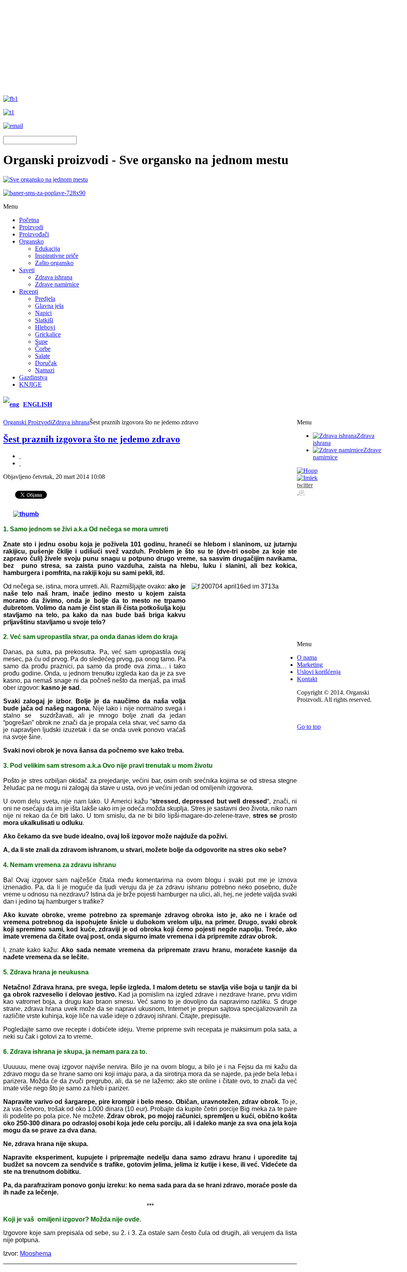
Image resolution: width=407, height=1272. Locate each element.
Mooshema (35, 1253)
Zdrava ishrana (70, 422)
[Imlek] (307, 477)
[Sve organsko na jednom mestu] (45, 179)
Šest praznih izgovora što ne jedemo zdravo (91, 439)
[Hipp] (307, 470)
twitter (305, 485)
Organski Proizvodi (27, 422)
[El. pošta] (20, 463)
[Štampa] (20, 456)
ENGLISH (37, 404)
